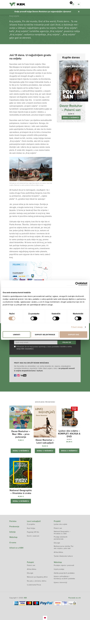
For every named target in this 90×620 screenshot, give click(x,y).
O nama (12, 542)
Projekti (57, 521)
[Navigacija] (79, 4)
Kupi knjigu (31, 528)
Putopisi (30, 562)
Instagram (18, 375)
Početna (12, 521)
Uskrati (16, 334)
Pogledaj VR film (33, 532)
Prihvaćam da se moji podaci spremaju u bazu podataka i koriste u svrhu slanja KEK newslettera (44, 347)
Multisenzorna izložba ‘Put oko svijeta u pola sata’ (63, 547)
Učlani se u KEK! (16, 548)
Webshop (13, 537)
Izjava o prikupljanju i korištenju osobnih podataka (64, 577)
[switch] (34, 318)
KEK (17, 4)
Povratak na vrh (74, 598)
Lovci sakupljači (34, 521)
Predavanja (14, 526)
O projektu (31, 524)
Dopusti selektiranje (45, 334)
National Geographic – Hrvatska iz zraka (62, 532)
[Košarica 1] (73, 4)
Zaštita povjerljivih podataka (64, 573)
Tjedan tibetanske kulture (63, 556)
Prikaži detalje (77, 327)
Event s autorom (33, 536)
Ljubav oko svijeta (60, 524)
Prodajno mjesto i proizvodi (64, 565)
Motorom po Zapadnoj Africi (37, 577)
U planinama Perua (34, 585)
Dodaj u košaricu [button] (71, 118)
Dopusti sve (73, 334)
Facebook (15, 375)
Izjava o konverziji (60, 582)
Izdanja (12, 532)
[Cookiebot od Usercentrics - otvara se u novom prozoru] (77, 284)
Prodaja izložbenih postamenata (61, 538)
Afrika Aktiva (58, 552)
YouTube (23, 375)
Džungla (57, 543)
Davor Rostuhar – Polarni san (71, 108)
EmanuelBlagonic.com (45, 618)
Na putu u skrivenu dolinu (36, 581)
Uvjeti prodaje (59, 569)
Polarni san (58, 528)
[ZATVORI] (79, 11)
